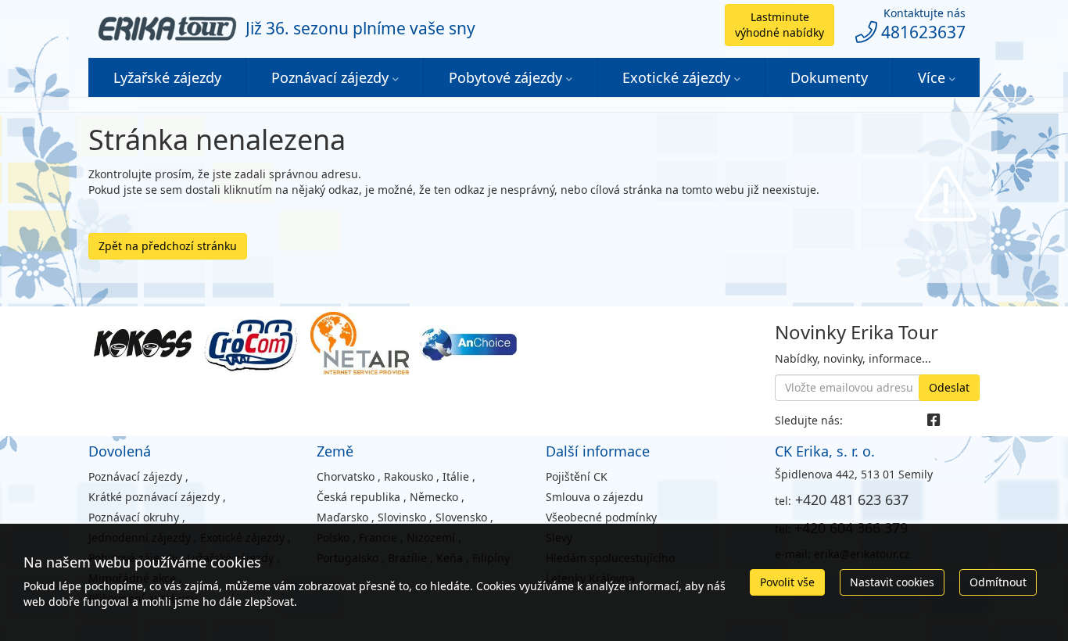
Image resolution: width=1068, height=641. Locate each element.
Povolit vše (787, 582)
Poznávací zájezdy (330, 77)
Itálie (456, 476)
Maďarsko (342, 517)
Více (931, 77)
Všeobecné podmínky (601, 517)
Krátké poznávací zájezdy (154, 496)
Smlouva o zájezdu (594, 496)
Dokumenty (829, 77)
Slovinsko (402, 517)
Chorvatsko (346, 476)
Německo (434, 496)
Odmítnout (998, 582)
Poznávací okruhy (133, 517)
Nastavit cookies (892, 582)
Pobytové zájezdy (505, 77)
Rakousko (408, 476)
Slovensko (461, 517)
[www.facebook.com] (933, 420)
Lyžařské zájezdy (167, 77)
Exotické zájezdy (676, 77)
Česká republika (358, 496)
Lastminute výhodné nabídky (779, 24)
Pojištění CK (576, 476)
